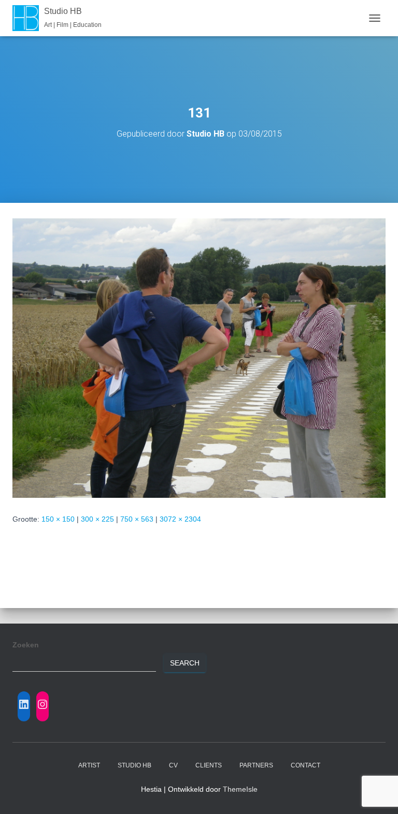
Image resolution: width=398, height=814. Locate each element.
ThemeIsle (240, 789)
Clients (208, 765)
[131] (199, 357)
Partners (256, 765)
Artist (89, 765)
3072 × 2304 (180, 519)
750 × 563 (136, 519)
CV (173, 765)
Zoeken (25, 645)
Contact (305, 765)
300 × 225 (97, 519)
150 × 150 (58, 519)
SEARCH (185, 663)
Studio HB (134, 765)
